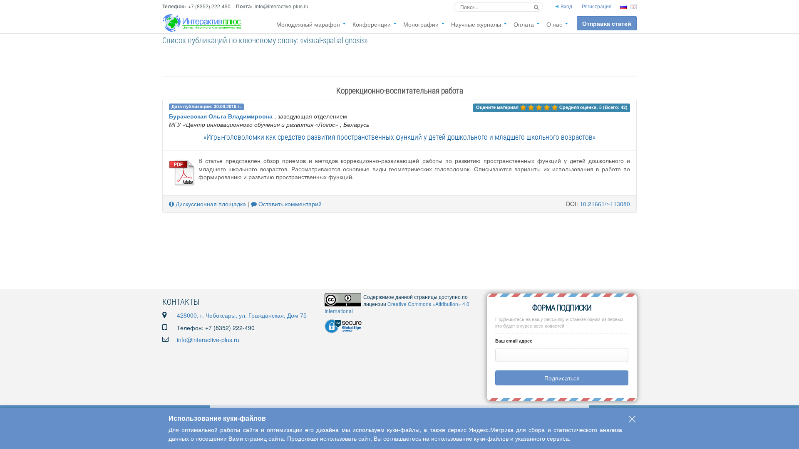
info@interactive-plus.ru (208, 340)
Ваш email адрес (513, 341)
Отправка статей (606, 23)
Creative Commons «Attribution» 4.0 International (397, 307)
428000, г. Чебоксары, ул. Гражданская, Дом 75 (242, 315)
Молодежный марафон (308, 24)
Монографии (421, 24)
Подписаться (562, 378)
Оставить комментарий (289, 204)
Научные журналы (476, 24)
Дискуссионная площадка (210, 204)
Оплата (524, 24)
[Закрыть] (632, 419)
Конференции (371, 24)
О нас (554, 24)
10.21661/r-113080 (605, 204)
